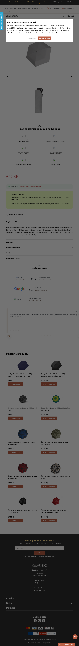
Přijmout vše (44, 38)
